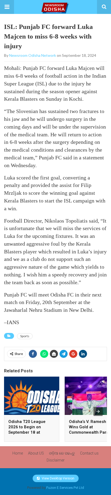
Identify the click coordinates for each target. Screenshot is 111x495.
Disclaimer (56, 460)
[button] (7, 7)
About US (36, 453)
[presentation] (98, 411)
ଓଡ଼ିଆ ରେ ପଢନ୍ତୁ (62, 453)
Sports (24, 336)
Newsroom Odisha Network (32, 55)
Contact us (89, 453)
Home (17, 453)
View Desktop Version (57, 478)
